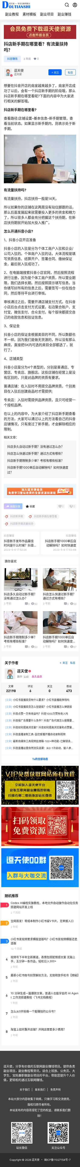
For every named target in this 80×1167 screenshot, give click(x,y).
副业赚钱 (64, 14)
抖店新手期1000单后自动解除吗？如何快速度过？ (60, 545)
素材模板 (29, 14)
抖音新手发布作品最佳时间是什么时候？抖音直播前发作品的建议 (19, 545)
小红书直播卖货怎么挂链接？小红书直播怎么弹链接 (38, 706)
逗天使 (35, 1159)
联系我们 (40, 1089)
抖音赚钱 (12, 58)
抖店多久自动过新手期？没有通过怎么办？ (35, 446)
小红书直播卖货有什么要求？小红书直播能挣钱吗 (37, 699)
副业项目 (47, 14)
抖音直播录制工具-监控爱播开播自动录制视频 (35, 734)
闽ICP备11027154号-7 (57, 1159)
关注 (56, 72)
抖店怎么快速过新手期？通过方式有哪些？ (35, 453)
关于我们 (25, 1089)
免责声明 (55, 1089)
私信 (70, 72)
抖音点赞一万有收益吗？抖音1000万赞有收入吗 (36, 713)
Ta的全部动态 (40, 759)
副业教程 (12, 14)
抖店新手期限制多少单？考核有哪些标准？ (35, 460)
